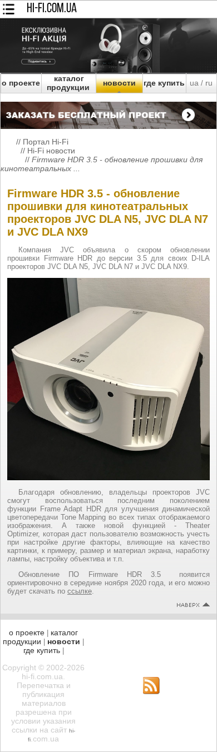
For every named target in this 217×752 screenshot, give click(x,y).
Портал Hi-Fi (45, 141)
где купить (164, 82)
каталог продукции (68, 83)
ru (209, 82)
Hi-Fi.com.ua (52, 9)
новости (119, 82)
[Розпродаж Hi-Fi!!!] (108, 70)
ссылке (79, 591)
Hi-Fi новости (51, 150)
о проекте (21, 82)
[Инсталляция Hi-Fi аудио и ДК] (108, 112)
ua (194, 82)
